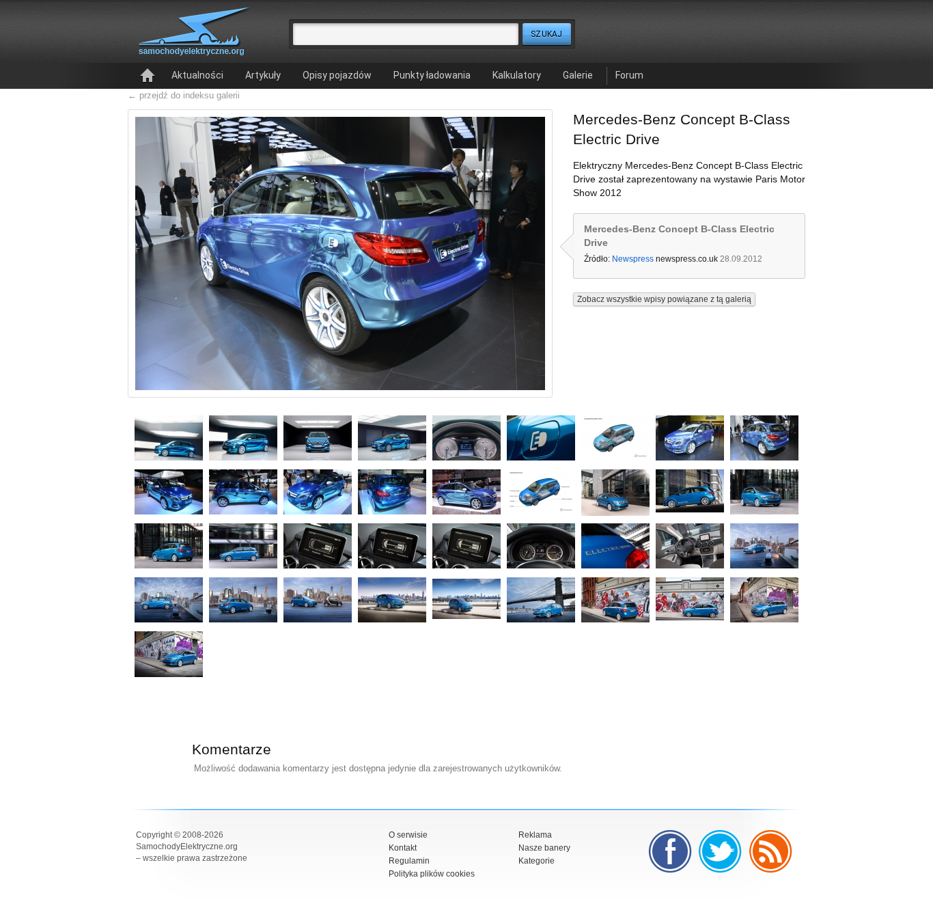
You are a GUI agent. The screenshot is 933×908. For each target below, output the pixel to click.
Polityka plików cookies (432, 874)
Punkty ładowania (432, 75)
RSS (771, 851)
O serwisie (408, 835)
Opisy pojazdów (337, 75)
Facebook (670, 851)
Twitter (720, 851)
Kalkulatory (516, 75)
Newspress (633, 259)
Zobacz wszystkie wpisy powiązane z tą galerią (664, 299)
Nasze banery (544, 848)
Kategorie (536, 861)
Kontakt (403, 848)
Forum (629, 75)
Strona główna (147, 76)
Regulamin (409, 861)
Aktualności (197, 75)
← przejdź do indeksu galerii (184, 95)
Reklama (535, 835)
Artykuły (263, 75)
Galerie (578, 75)
